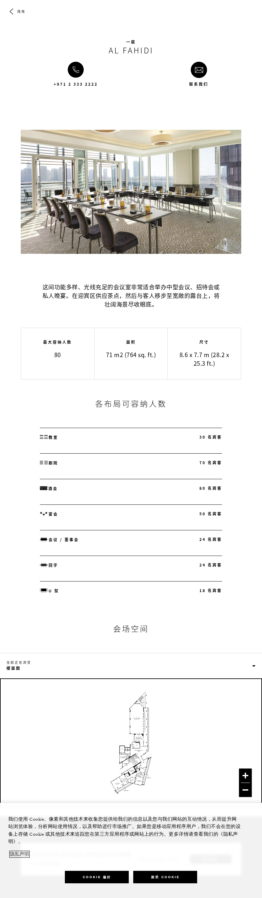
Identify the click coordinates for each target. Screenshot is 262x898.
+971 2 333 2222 (76, 84)
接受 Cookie (165, 877)
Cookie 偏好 (97, 877)
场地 (21, 11)
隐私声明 (19, 854)
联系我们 (198, 84)
